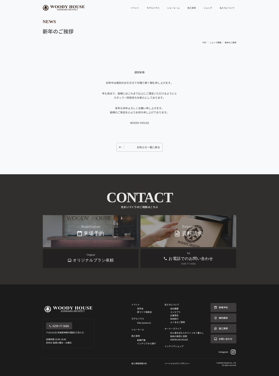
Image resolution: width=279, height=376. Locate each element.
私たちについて (172, 304)
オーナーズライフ (173, 328)
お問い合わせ (225, 338)
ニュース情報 (215, 42)
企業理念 (174, 315)
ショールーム (173, 7)
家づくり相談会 (144, 311)
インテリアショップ (174, 346)
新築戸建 (141, 340)
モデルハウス (153, 7)
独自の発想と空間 (178, 336)
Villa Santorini (144, 322)
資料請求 (223, 317)
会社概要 (174, 308)
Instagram (223, 351)
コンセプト (175, 311)
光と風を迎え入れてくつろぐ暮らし (187, 332)
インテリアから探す (146, 343)
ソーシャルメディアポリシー (177, 363)
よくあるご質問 (177, 322)
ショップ (208, 7)
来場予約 (223, 307)
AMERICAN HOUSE (179, 339)
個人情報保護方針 (139, 363)
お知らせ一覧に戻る (148, 147)
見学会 (140, 308)
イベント (135, 304)
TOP (204, 42)
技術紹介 (174, 318)
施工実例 (135, 335)
